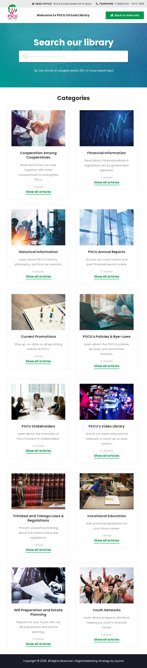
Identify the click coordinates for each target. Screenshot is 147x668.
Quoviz (119, 661)
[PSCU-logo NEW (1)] (12, 12)
